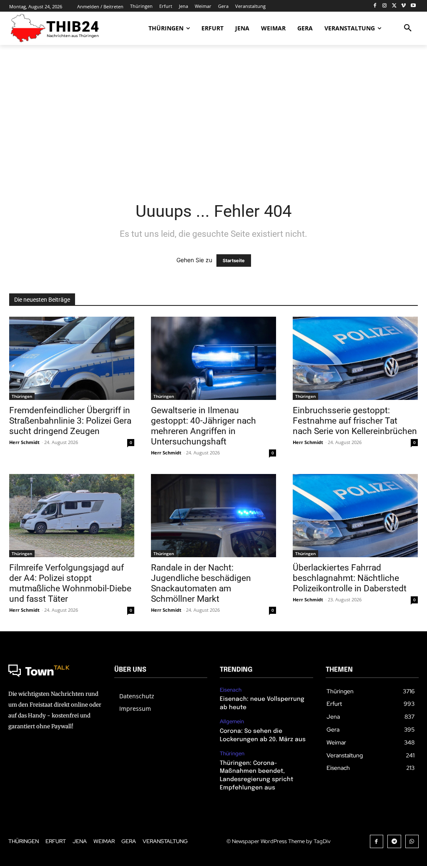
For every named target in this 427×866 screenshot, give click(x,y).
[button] (408, 28)
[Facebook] (375, 6)
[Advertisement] (213, 118)
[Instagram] (384, 6)
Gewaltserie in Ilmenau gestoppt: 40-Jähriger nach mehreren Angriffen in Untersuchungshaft (203, 426)
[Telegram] (394, 842)
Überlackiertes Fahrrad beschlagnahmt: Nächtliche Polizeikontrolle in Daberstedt (350, 578)
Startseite (234, 260)
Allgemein (232, 721)
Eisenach (230, 690)
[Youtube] (413, 6)
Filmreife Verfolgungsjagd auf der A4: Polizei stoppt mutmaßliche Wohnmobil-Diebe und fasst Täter (70, 583)
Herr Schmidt (24, 442)
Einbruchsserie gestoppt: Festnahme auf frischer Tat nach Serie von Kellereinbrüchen (355, 420)
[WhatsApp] (412, 842)
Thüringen (22, 396)
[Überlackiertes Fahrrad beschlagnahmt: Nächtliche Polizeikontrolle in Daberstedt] (355, 515)
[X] (394, 6)
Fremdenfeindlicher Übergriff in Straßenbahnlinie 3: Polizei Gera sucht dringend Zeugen (70, 420)
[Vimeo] (403, 6)
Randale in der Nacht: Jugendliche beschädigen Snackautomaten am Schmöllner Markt (201, 583)
